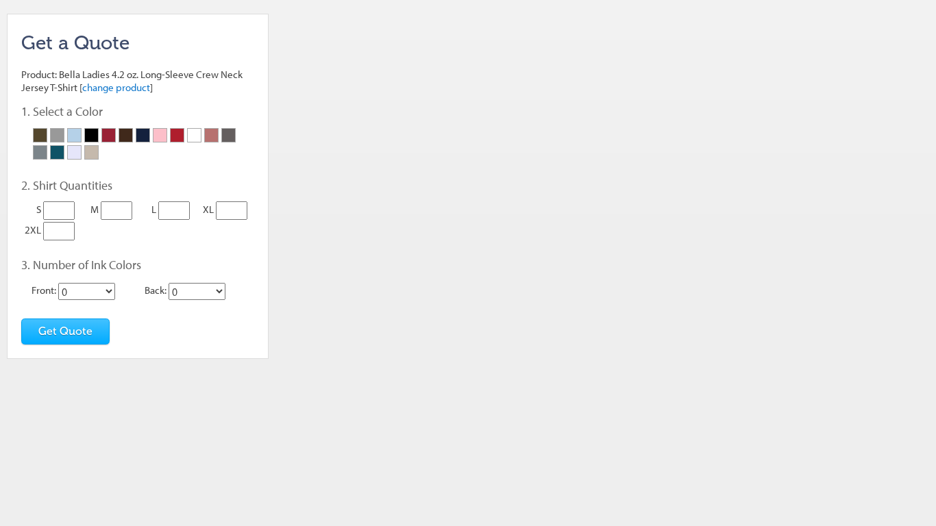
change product (116, 87)
